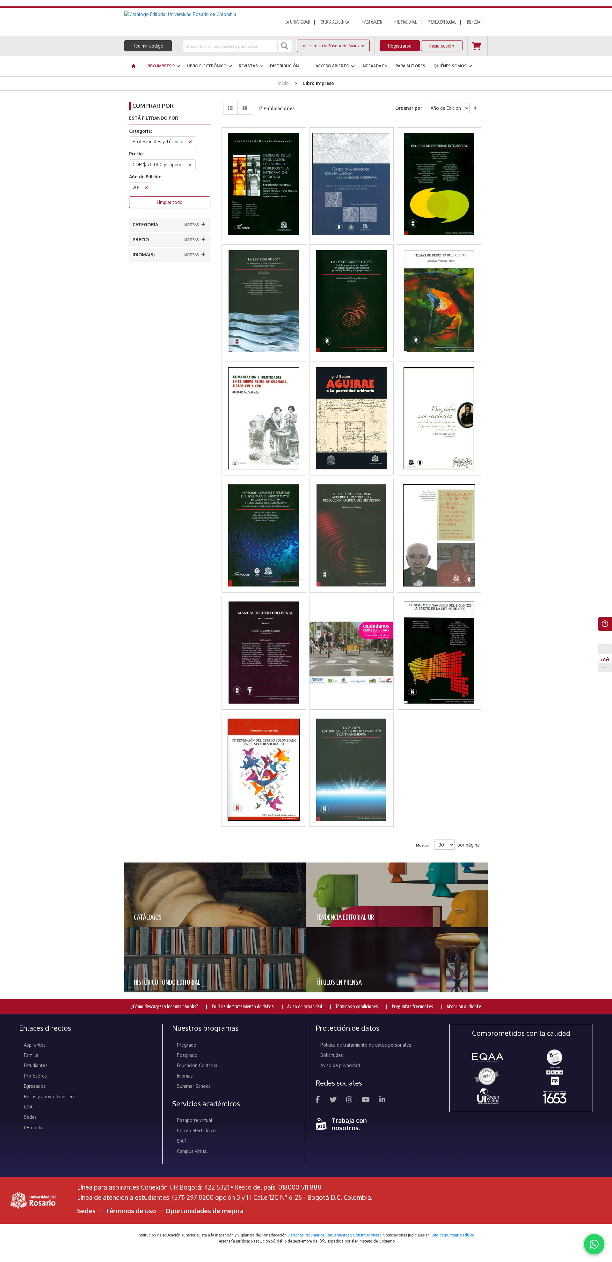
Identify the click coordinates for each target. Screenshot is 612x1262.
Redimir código (148, 46)
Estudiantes (35, 1065)
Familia (31, 1055)
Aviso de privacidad (304, 1007)
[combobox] (230, 46)
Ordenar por (408, 108)
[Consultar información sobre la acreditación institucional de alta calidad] (554, 1057)
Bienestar (474, 22)
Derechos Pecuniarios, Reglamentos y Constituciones (333, 1235)
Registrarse (400, 46)
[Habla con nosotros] (594, 1244)
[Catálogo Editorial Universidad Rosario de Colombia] (197, 14)
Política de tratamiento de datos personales (365, 1045)
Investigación (371, 22)
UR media (33, 1127)
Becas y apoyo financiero (50, 1096)
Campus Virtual (192, 1151)
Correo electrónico (196, 1130)
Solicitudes (331, 1055)
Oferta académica (335, 22)
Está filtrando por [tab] (153, 118)
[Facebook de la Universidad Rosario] (318, 1100)
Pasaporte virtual (194, 1120)
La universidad (297, 22)
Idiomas (185, 1076)
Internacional (405, 22)
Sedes (30, 1117)
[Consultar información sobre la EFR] (487, 1077)
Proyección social (442, 22)
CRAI (28, 1106)
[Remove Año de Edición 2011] (146, 188)
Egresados (35, 1086)
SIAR (181, 1141)
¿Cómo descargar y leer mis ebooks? (164, 1007)
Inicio (284, 83)
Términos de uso (130, 1210)
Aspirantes (35, 1045)
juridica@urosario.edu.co (452, 1235)
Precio (141, 239)
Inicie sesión (441, 46)
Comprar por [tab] (153, 105)
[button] (264, 167)
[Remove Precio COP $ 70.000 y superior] (190, 165)
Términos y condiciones (356, 1007)
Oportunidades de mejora (204, 1210)
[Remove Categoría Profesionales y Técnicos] (190, 142)
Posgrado (187, 1055)
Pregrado (186, 1045)
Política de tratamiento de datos (243, 1007)
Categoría (145, 224)
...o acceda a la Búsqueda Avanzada (333, 45)
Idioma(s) (144, 254)
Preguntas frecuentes (412, 1007)
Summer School (193, 1086)
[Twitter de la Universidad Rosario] (333, 1100)
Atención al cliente (464, 1007)
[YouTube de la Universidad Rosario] (366, 1100)
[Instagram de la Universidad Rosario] (349, 1100)
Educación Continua (197, 1065)
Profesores (35, 1076)
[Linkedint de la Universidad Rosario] (382, 1100)
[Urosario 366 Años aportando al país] (554, 1097)
